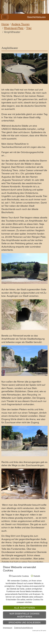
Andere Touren (20, 24)
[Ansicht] (24, 68)
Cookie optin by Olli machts (39, 630)
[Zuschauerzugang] (24, 441)
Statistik (36, 576)
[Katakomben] (24, 484)
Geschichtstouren (36, 17)
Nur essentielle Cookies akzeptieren (24, 615)
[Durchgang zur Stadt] (24, 314)
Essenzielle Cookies (20, 576)
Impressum (7, 627)
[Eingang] (24, 360)
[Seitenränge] (24, 268)
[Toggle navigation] (4, 17)
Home (5, 24)
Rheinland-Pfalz (14, 28)
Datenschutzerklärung (23, 627)
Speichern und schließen (24, 622)
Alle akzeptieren (24, 607)
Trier (29, 28)
